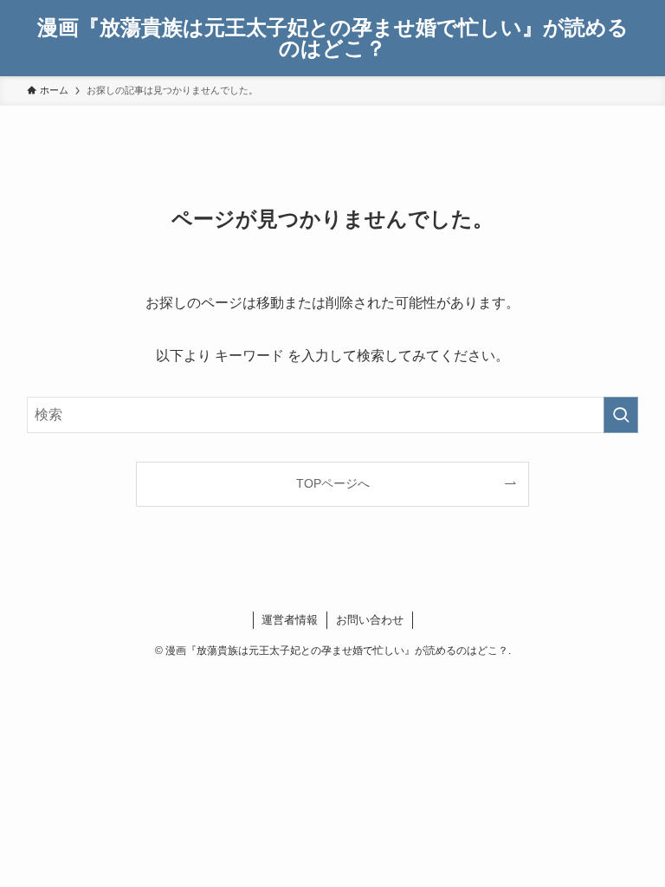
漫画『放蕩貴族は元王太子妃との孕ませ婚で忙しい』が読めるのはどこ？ (333, 38)
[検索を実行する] (621, 415)
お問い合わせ (370, 619)
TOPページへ (333, 483)
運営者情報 (289, 619)
